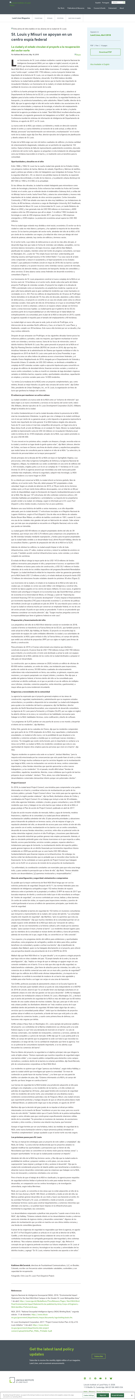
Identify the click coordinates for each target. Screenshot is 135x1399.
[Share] (78, 54)
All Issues (49, 18)
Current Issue (38, 18)
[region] (67, 1395)
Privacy (92, 1391)
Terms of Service (103, 1391)
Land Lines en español (74, 18)
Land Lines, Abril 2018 (100, 35)
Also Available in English (99, 64)
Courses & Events (99, 8)
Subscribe (98, 1356)
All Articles (60, 18)
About (122, 8)
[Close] (132, 1395)
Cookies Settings (89, 1395)
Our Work (61, 8)
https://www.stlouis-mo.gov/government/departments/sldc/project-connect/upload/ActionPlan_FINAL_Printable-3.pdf (31, 1328)
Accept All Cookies (117, 1395)
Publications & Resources (76, 8)
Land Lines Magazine (21, 18)
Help (85, 1391)
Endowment (113, 8)
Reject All (103, 1395)
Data (89, 8)
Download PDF (105, 52)
